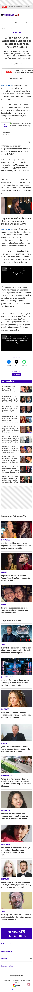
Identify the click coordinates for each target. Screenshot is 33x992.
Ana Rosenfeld (24, 23)
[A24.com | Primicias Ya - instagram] (25, 936)
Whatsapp (24, 365)
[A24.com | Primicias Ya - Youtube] (20, 936)
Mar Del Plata (14, 23)
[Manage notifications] (28, 984)
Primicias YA (4, 29)
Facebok (9, 365)
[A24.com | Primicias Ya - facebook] (10, 936)
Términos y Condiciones (16, 976)
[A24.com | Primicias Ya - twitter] (15, 936)
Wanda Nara (6, 85)
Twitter (16, 365)
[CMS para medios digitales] (17, 989)
